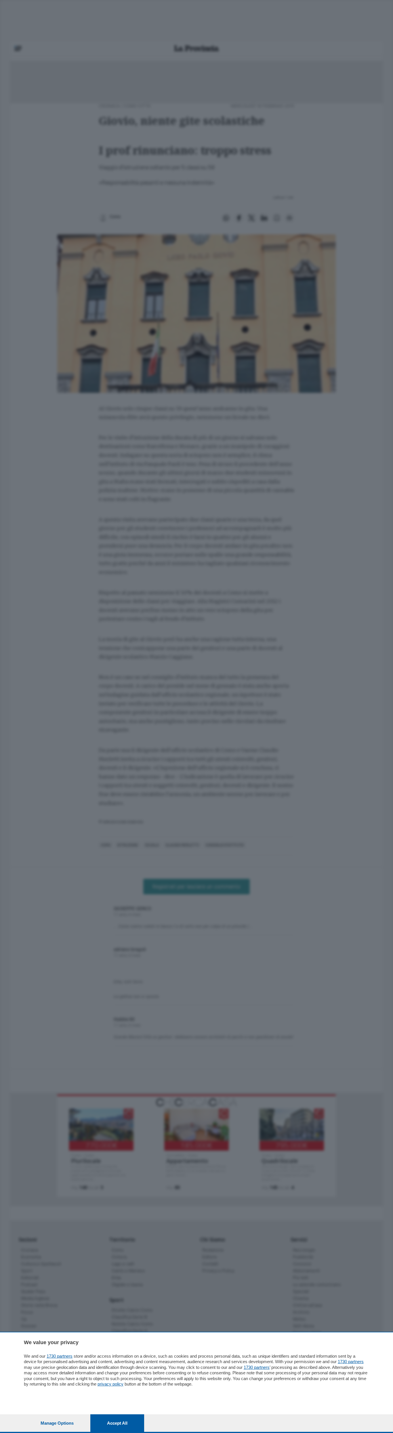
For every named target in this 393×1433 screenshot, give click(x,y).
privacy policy (110, 1384)
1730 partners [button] (60, 1356)
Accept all (117, 1423)
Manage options (57, 1423)
